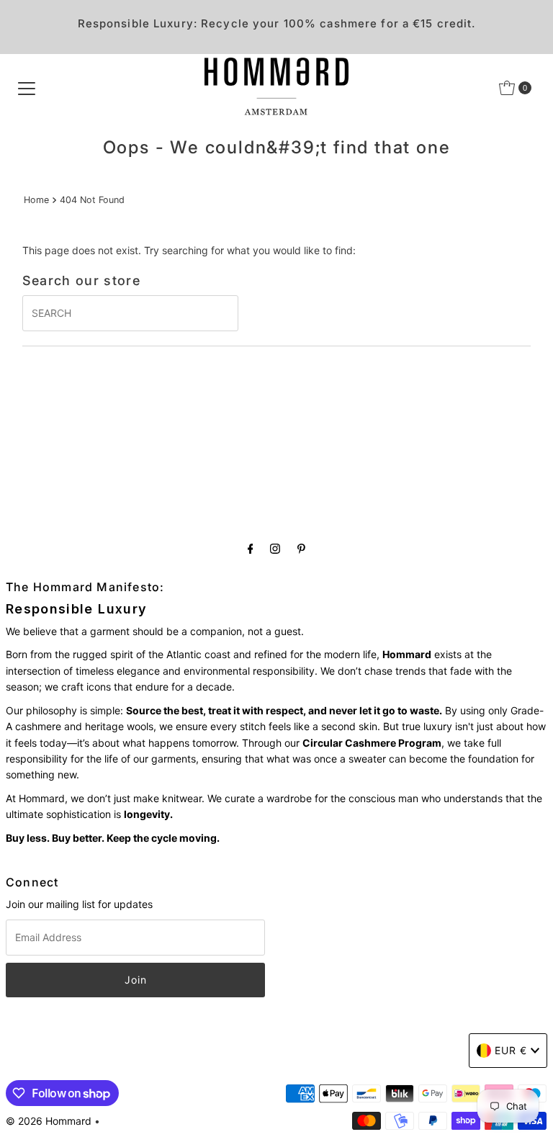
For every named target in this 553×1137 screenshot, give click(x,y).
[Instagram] (275, 548)
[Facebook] (250, 548)
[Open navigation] (26, 88)
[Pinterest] (301, 548)
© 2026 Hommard (48, 1121)
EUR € (511, 1050)
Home (36, 199)
